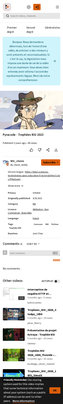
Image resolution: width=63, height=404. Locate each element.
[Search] (7, 16)
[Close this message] (55, 61)
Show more (14, 186)
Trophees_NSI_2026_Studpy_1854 (41, 312)
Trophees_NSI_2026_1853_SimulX (41, 373)
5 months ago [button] (34, 318)
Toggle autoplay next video (57, 281)
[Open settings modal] (28, 7)
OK (55, 390)
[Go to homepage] (8, 7)
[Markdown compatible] (55, 253)
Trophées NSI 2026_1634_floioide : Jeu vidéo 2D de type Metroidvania (40, 353)
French (36, 218)
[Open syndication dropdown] (21, 244)
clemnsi (31, 343)
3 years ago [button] (20, 143)
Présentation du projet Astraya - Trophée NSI (42, 332)
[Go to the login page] (37, 7)
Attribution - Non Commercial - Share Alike (28, 211)
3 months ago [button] (34, 297)
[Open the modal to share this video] (48, 150)
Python (54, 224)
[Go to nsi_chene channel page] (7, 164)
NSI (34, 204)
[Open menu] (57, 7)
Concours (38, 224)
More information (24, 401)
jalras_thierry (34, 323)
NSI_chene (17, 161)
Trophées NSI (15, 228)
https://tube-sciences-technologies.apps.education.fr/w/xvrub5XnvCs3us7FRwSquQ (34, 175)
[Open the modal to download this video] (56, 150)
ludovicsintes (34, 303)
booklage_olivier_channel (40, 364)
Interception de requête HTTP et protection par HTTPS (41, 292)
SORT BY (32, 244)
